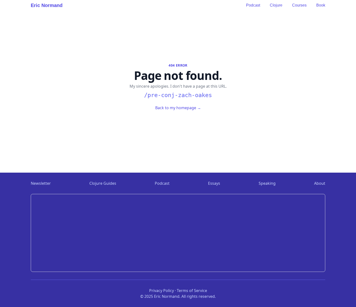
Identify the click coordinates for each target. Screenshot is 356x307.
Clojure (276, 5)
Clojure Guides (102, 183)
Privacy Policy (161, 290)
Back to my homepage (178, 107)
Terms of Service (192, 290)
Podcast (253, 5)
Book (320, 5)
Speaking (267, 183)
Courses (299, 5)
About (319, 183)
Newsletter (41, 183)
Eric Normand (46, 5)
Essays (214, 183)
